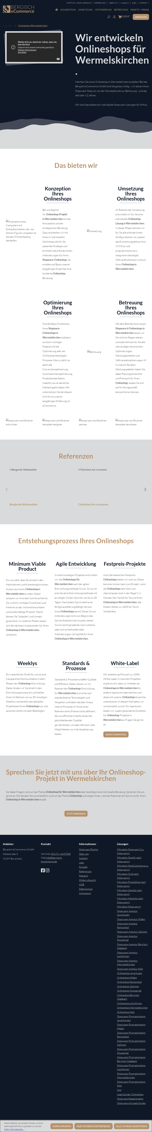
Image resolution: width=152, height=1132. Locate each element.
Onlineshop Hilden (127, 977)
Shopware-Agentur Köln (130, 968)
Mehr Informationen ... (14, 1129)
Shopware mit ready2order (131, 1103)
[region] (76, 489)
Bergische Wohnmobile (23, 504)
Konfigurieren (62, 1126)
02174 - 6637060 (61, 853)
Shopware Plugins (88, 849)
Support (143, 3)
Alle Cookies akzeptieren (131, 1126)
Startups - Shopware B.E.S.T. (79, 3)
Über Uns (113, 3)
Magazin (125, 3)
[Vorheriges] (6, 489)
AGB (81, 884)
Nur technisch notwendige (93, 1126)
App (119, 1089)
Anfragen (141, 17)
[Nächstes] (145, 489)
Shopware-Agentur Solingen (132, 931)
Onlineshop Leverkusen (129, 973)
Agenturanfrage (116, 734)
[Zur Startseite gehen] (18, 9)
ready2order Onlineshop (130, 1094)
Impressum (85, 893)
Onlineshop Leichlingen (129, 1003)
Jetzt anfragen (76, 813)
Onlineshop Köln (126, 1012)
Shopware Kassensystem (130, 1098)
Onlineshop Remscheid (129, 981)
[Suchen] (108, 16)
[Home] (56, 10)
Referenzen (100, 3)
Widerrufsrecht (87, 880)
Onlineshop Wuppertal (129, 990)
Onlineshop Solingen (128, 986)
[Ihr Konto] (114, 16)
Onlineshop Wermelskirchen (132, 1007)
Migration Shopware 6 (129, 906)
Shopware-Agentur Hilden (131, 919)
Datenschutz (86, 888)
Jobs (134, 3)
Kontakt (83, 866)
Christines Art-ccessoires (93, 504)
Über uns (84, 853)
